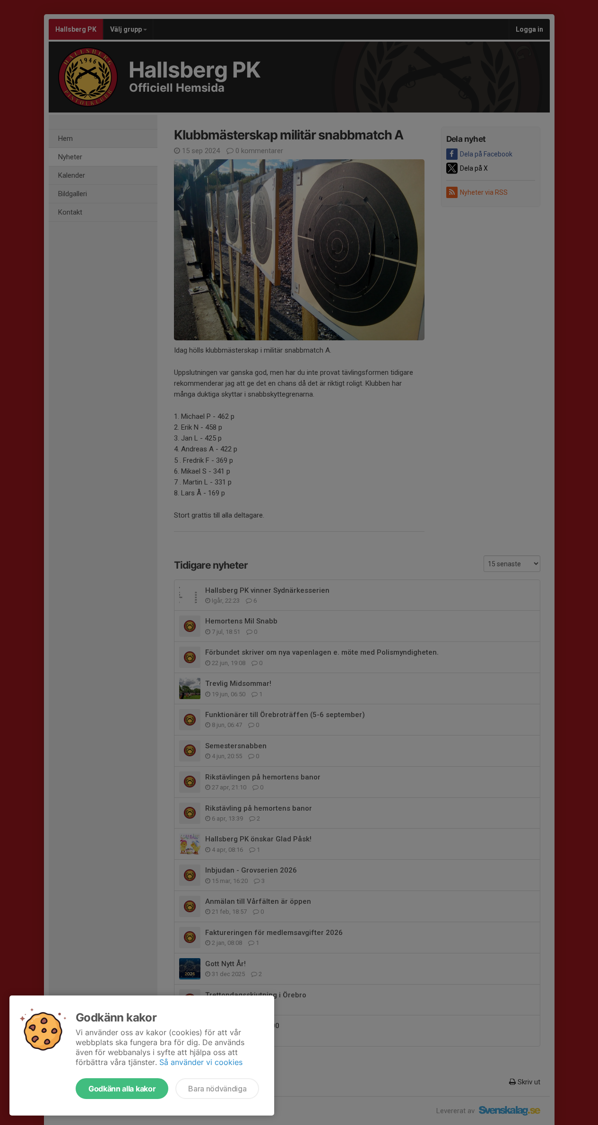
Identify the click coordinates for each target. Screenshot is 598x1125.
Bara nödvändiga (217, 1088)
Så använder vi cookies (201, 1062)
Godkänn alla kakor (122, 1088)
